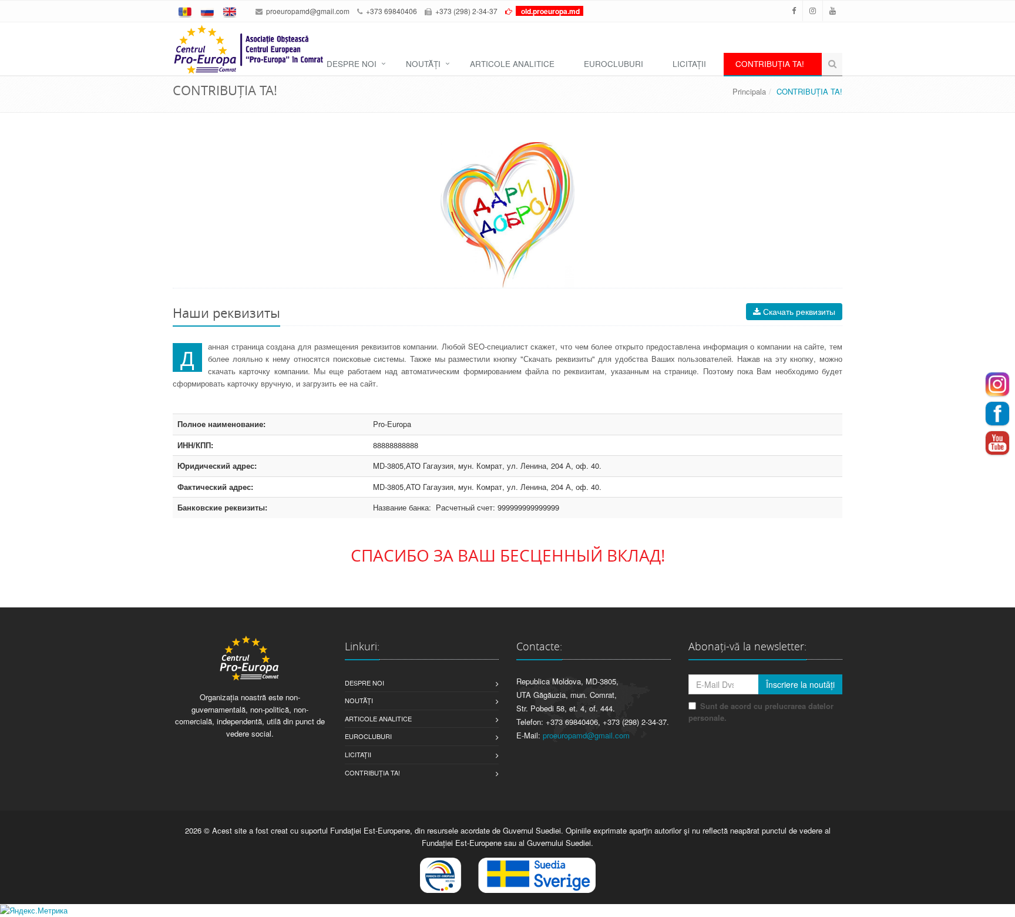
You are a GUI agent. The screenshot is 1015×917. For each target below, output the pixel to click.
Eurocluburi (368, 736)
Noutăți (359, 700)
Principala (749, 91)
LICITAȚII (689, 63)
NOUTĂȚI (423, 63)
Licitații (358, 754)
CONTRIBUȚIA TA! (769, 63)
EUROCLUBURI (613, 63)
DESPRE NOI (352, 63)
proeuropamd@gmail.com (307, 11)
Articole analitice (378, 718)
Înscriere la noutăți (800, 684)
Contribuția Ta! (372, 772)
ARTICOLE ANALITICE (512, 63)
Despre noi (364, 682)
